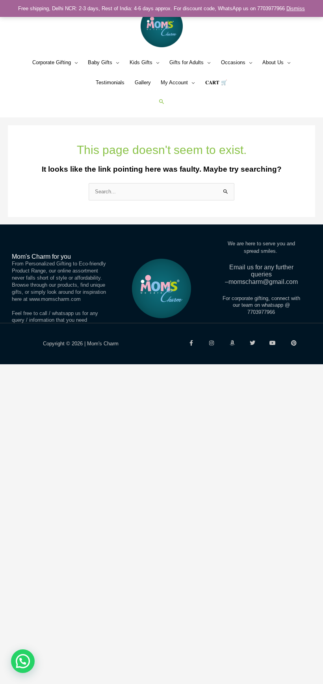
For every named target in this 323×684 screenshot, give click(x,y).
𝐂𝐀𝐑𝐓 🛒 (216, 82)
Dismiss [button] (295, 8)
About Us (273, 62)
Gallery (143, 82)
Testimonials (110, 82)
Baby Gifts (100, 62)
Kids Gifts (141, 62)
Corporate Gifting (51, 62)
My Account (174, 82)
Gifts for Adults (186, 62)
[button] (161, 101)
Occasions (233, 62)
